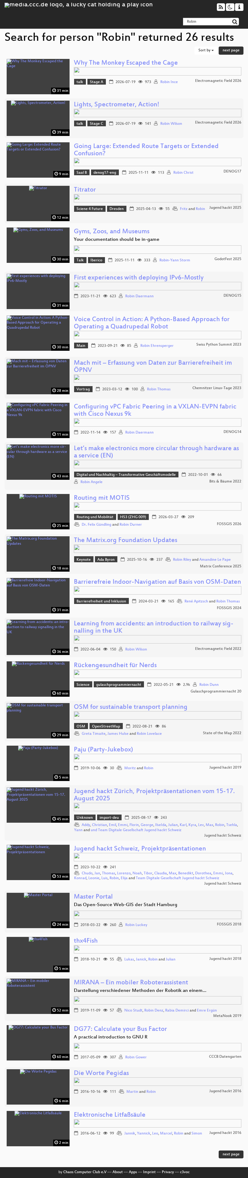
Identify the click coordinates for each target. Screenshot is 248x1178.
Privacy (168, 1172)
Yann (78, 830)
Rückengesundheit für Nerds (115, 666)
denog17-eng (104, 173)
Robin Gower (136, 1057)
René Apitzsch (196, 601)
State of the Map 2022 (222, 733)
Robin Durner (130, 525)
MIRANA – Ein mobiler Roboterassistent (131, 983)
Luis (104, 878)
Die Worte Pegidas (101, 1073)
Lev (201, 825)
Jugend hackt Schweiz (222, 836)
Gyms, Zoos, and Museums (111, 232)
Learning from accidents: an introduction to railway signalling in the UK (153, 627)
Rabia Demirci (177, 1011)
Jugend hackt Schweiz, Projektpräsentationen (140, 849)
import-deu (109, 818)
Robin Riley (182, 560)
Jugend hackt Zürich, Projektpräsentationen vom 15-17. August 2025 (154, 795)
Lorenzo (124, 873)
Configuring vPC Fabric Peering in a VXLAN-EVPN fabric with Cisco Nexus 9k (155, 410)
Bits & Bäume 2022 (225, 481)
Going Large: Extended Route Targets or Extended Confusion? (146, 150)
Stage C (96, 124)
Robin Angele (91, 482)
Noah (137, 873)
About (118, 1172)
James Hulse (118, 734)
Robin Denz (153, 1011)
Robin (200, 209)
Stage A (96, 82)
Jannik (129, 1133)
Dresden (116, 209)
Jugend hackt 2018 (225, 959)
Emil (112, 825)
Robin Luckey (136, 925)
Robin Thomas (159, 389)
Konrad (80, 878)
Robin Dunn (209, 685)
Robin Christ (183, 173)
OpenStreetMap (106, 727)
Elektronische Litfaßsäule (109, 1115)
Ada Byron (106, 560)
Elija (124, 878)
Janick (141, 959)
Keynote (84, 560)
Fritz (184, 209)
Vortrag (83, 389)
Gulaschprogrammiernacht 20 (216, 691)
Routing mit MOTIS (102, 498)
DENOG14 (232, 432)
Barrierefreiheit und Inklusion (101, 601)
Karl (183, 825)
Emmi (123, 825)
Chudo (87, 873)
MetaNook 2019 (227, 1016)
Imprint (149, 1172)
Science (83, 685)
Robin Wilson (171, 124)
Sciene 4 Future (90, 209)
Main (81, 346)
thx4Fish (86, 941)
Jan (97, 873)
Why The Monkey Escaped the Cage (126, 63)
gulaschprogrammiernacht (118, 685)
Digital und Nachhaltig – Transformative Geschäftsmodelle (126, 475)
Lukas (129, 959)
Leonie (94, 878)
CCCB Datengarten (225, 1057)
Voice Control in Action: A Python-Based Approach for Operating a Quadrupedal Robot (152, 323)
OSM (81, 727)
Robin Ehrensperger (157, 346)
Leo (155, 1133)
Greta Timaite (94, 734)
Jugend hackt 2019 (225, 768)
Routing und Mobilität (95, 517)
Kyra (192, 825)
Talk (80, 260)
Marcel (166, 1133)
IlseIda (160, 825)
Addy (86, 825)
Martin (132, 1092)
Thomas (108, 873)
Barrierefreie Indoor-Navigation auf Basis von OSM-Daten (157, 582)
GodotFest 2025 (227, 259)
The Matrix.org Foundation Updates (125, 540)
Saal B (82, 173)
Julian (173, 825)
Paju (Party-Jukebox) (103, 750)
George (147, 825)
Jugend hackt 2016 (225, 1091)
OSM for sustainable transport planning (131, 707)
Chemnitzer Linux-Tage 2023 (216, 388)
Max (209, 825)
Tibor (148, 873)
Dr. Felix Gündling (96, 525)
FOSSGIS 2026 (229, 524)
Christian (99, 825)
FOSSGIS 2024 (229, 608)
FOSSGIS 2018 (229, 924)
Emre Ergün (207, 1011)
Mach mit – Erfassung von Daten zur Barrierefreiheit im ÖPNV (153, 367)
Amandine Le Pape (215, 560)
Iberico (96, 260)
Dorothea (203, 873)
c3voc (185, 1172)
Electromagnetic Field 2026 (218, 81)
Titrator (85, 190)
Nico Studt (133, 1011)
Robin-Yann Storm (174, 260)
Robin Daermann (139, 296)
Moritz (130, 768)
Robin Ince (169, 82)
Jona (229, 873)
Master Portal (93, 897)
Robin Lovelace (149, 734)
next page (231, 50)
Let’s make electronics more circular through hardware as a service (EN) (156, 452)
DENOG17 (232, 171)
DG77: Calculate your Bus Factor (120, 1029)
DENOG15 (232, 296)
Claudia (160, 873)
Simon (196, 1133)
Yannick (143, 1133)
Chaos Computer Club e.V (84, 1172)
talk (80, 82)
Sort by (204, 50)
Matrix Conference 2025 (220, 566)
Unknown (85, 818)
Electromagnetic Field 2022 (218, 649)
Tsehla (231, 825)
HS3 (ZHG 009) (133, 517)
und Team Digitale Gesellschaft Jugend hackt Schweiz (136, 830)
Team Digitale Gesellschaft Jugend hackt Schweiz (177, 878)
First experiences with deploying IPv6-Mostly (139, 278)
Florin (134, 825)
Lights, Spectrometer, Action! (116, 105)
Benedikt (185, 873)
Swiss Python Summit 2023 (218, 345)
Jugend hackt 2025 (225, 208)
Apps (133, 1172)
